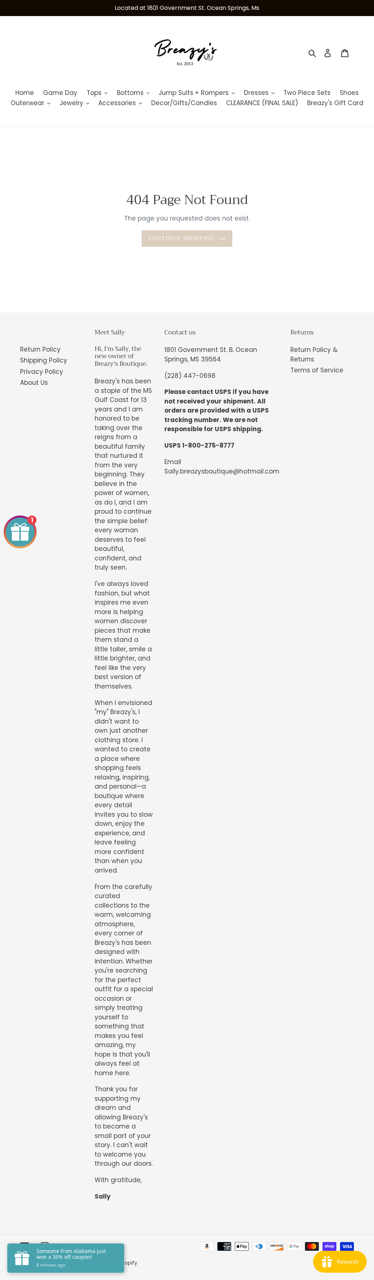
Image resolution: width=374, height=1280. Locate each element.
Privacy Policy (41, 371)
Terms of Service (316, 370)
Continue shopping (181, 238)
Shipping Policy (43, 360)
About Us (34, 382)
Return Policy (40, 349)
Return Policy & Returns (313, 354)
